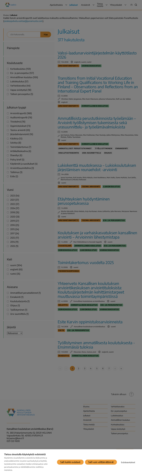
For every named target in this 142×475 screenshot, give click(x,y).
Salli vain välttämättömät (101, 462)
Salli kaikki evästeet (70, 462)
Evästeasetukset (128, 462)
